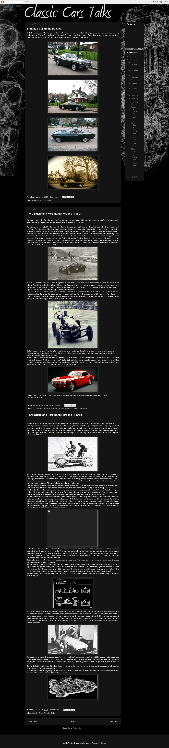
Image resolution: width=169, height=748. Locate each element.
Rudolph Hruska (93, 571)
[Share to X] (68, 197)
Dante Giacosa (57, 285)
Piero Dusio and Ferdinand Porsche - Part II (54, 414)
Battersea (35, 200)
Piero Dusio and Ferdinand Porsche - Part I (54, 213)
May (133, 95)
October (135, 70)
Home (73, 722)
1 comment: (54, 197)
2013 (132, 56)
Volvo (49, 200)
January (135, 102)
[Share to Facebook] (70, 197)
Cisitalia (39, 409)
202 (33, 409)
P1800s (43, 200)
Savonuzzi (68, 409)
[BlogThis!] (65, 197)
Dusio (48, 409)
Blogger (103, 743)
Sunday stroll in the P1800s (44, 28)
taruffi (75, 409)
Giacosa (54, 409)
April (134, 99)
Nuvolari (61, 409)
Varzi (85, 409)
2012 (132, 60)
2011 (132, 177)
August (134, 83)
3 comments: (55, 710)
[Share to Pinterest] (73, 197)
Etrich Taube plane (59, 476)
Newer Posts (32, 722)
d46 (44, 409)
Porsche (47, 713)
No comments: (55, 405)
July (133, 89)
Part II (43, 397)
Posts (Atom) (78, 728)
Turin (80, 409)
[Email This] (63, 197)
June (134, 92)
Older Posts (114, 722)
